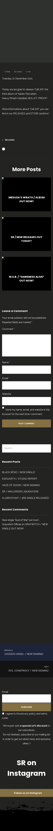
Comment (8, 329)
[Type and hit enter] (48, 448)
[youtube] (43, 820)
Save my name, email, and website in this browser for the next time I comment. (26, 412)
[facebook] (15, 818)
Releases (40, 48)
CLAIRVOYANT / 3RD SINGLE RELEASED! (25, 498)
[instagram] (29, 818)
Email (5, 378)
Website (6, 394)
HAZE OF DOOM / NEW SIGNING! (21, 485)
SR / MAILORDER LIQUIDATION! (20, 491)
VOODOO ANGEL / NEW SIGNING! (23, 652)
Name (6, 362)
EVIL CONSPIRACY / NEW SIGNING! (29, 669)
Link (5, 718)
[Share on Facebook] (8, 149)
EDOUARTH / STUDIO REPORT (19, 478)
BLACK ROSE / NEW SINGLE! (18, 472)
